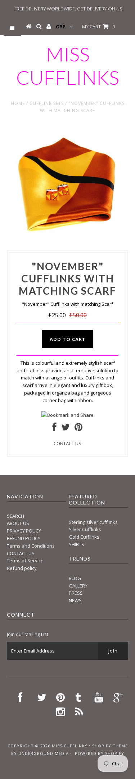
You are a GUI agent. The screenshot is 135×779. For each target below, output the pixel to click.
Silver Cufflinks (85, 529)
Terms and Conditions (31, 546)
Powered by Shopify (99, 753)
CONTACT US (67, 443)
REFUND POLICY (23, 538)
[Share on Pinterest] (78, 428)
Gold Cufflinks (84, 537)
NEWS (75, 600)
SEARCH (15, 516)
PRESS (76, 593)
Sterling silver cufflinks (93, 522)
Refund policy (22, 568)
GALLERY (78, 585)
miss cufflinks (67, 65)
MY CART (98, 26)
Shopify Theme (110, 745)
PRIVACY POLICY (24, 530)
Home (18, 103)
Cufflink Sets (47, 103)
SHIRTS (76, 544)
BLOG (75, 578)
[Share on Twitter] (65, 428)
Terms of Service (25, 560)
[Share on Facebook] (55, 428)
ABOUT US (18, 523)
